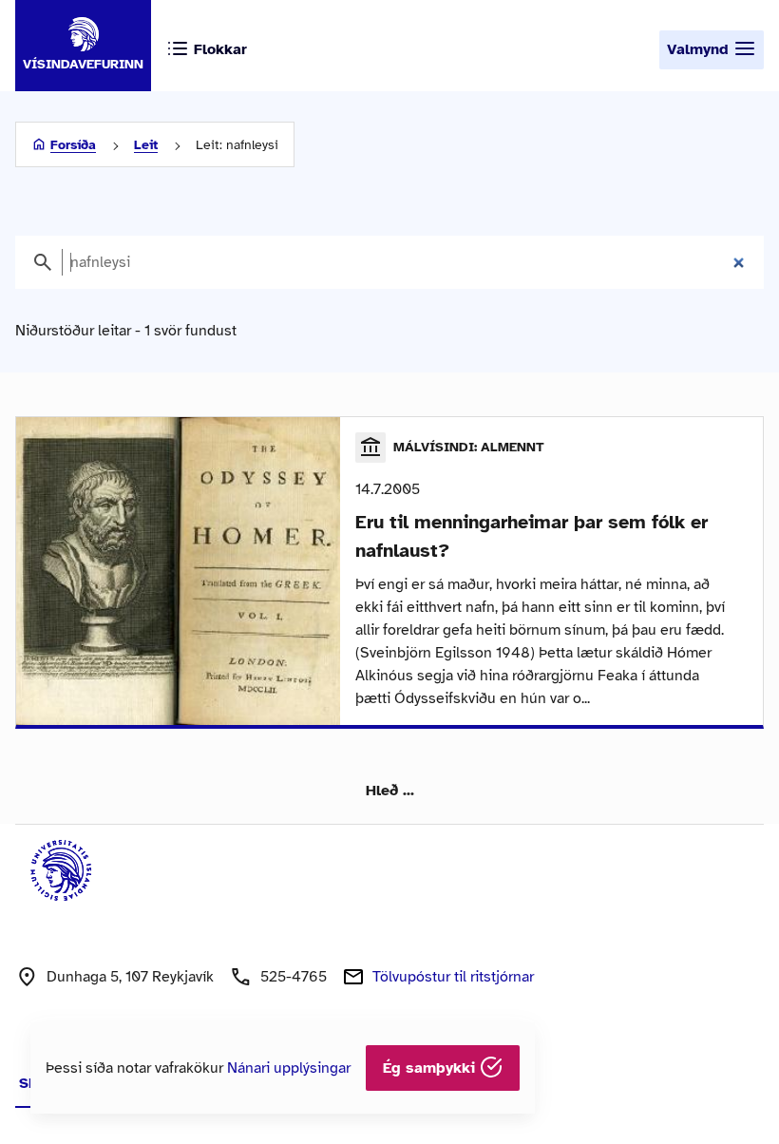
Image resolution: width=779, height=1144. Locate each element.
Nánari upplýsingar (289, 1067)
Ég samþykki (431, 1067)
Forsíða (73, 145)
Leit (146, 145)
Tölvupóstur (453, 976)
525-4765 (293, 976)
